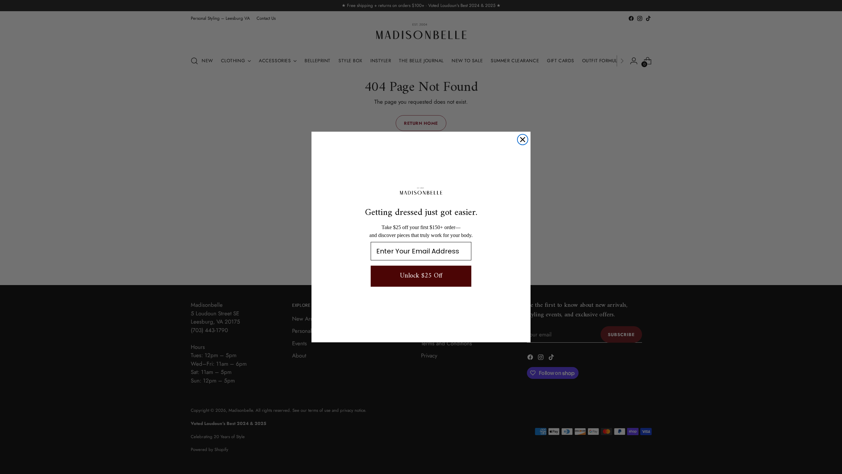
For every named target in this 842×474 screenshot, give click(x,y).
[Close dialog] (522, 139)
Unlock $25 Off (421, 276)
